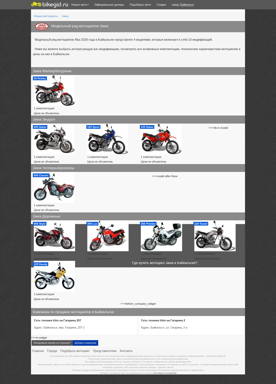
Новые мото (79, 4)
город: (183, 4)
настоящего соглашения (164, 373)
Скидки (161, 4)
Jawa (65, 16)
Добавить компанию (85, 343)
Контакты (126, 350)
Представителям (104, 350)
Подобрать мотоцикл (75, 350)
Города (52, 350)
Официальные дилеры (109, 4)
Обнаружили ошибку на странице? (52, 343)
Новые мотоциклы (46, 16)
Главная (38, 350)
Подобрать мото (140, 4)
